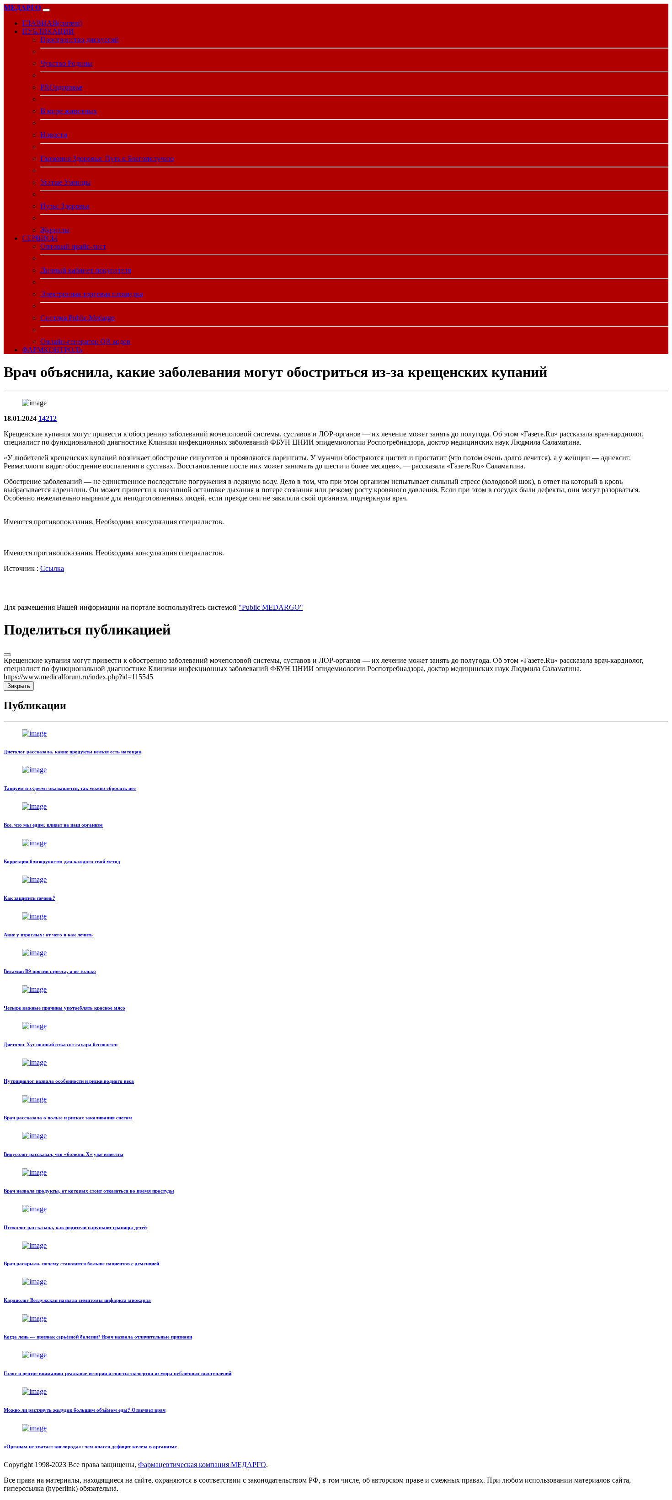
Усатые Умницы (65, 182)
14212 (47, 418)
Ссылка (52, 568)
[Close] (7, 654)
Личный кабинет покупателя (85, 270)
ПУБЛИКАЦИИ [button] (48, 31)
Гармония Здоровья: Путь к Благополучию (107, 158)
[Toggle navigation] (46, 10)
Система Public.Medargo (77, 318)
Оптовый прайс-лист (73, 246)
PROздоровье (61, 87)
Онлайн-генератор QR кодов (85, 341)
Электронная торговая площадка (91, 294)
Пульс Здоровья (64, 206)
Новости (53, 135)
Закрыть (18, 686)
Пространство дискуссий (79, 39)
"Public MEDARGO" (271, 607)
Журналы (54, 230)
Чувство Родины (66, 63)
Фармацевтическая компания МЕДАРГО (202, 1464)
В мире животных (68, 111)
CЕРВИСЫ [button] (40, 238)
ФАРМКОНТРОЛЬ (52, 350)
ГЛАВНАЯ (52, 23)
